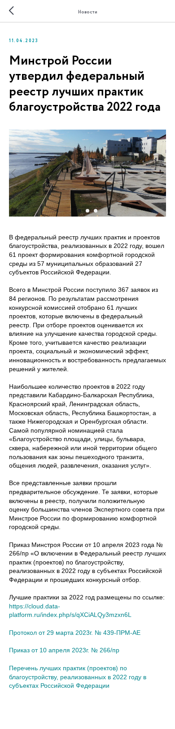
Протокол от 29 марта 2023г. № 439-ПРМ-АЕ (74, 632)
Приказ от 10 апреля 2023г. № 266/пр (64, 650)
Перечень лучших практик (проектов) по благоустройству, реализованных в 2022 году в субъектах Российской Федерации (77, 676)
